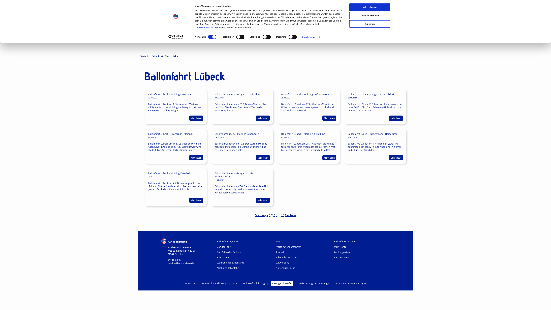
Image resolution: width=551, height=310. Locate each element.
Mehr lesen (196, 118)
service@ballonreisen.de (181, 263)
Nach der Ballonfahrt (228, 268)
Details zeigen (309, 37)
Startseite (145, 56)
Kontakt (280, 252)
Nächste (290, 215)
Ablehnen (370, 24)
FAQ (278, 241)
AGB (234, 283)
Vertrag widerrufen (281, 283)
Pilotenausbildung (285, 268)
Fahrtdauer (223, 257)
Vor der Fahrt (224, 246)
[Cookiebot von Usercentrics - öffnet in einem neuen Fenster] (175, 37)
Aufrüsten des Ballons (229, 252)
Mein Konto (340, 246)
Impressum (190, 283)
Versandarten (341, 257)
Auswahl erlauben (370, 15)
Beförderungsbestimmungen (314, 283)
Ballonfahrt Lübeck (161, 56)
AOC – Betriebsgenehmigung (351, 283)
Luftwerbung (282, 262)
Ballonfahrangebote (227, 241)
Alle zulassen (370, 7)
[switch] (240, 37)
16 (282, 215)
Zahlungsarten (342, 252)
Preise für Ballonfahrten (288, 246)
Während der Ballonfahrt (230, 262)
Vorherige (261, 215)
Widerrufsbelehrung (254, 283)
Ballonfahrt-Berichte (286, 257)
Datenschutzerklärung (207, 27)
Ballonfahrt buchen (344, 241)
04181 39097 (174, 259)
